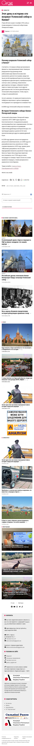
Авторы (20, 603)
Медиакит (9, 656)
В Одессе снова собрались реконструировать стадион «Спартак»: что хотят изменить (15, 521)
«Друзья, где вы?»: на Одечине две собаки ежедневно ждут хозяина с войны (15, 570)
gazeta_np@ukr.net (11, 662)
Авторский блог (5, 309)
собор (21, 185)
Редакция (7, 31)
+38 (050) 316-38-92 (11, 660)
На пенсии (9, 703)
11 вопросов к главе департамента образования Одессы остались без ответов (16, 546)
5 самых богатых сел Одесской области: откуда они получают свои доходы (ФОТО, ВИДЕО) (17, 379)
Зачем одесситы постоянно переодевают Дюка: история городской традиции (16, 405)
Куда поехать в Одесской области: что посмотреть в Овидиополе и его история (16, 348)
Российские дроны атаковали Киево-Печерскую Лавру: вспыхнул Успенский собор (16, 278)
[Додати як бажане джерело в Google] (26, 180)
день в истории (10, 185)
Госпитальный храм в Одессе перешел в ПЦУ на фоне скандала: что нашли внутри (16, 242)
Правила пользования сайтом (27, 737)
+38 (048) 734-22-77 (11, 639)
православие (16, 185)
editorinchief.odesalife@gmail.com (15, 647)
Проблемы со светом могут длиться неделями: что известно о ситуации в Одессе (16, 491)
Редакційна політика (16, 737)
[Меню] (31, 3)
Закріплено (28, 3)
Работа (7, 705)
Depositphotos (9, 707)
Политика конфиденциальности (6, 737)
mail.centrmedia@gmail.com (13, 641)
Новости (6, 10)
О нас (13, 603)
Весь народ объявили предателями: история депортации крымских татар (15, 312)
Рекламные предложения (13, 658)
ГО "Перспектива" (10, 709)
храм (24, 185)
